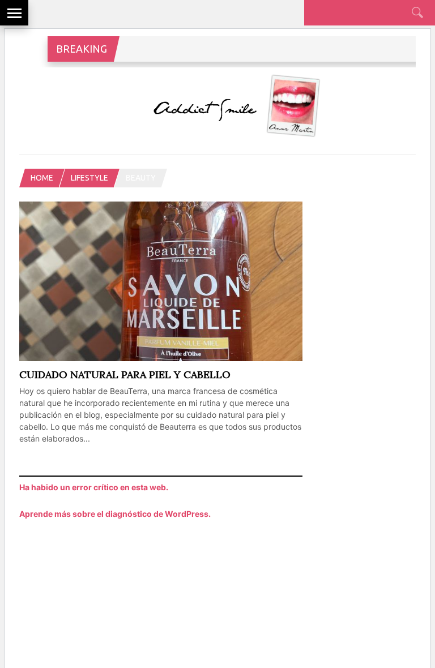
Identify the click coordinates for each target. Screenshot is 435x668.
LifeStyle (89, 177)
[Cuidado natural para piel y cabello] (160, 358)
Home (42, 177)
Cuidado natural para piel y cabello (125, 374)
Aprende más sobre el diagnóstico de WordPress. (115, 514)
